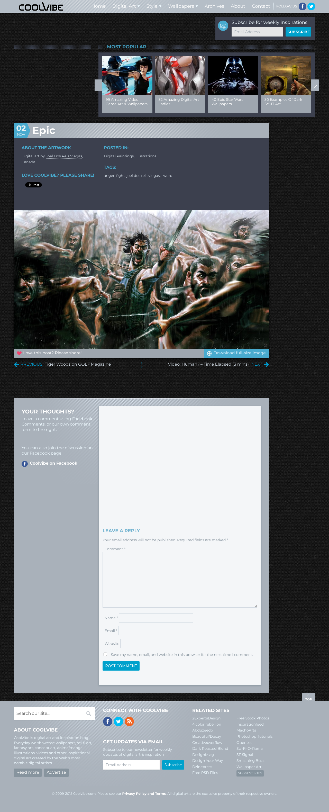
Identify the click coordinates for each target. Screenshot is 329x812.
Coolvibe (41, 6)
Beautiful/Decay (206, 736)
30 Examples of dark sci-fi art (210, 101)
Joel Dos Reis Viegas (64, 156)
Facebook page (45, 453)
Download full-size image (240, 353)
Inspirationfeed (250, 724)
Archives (214, 6)
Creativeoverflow (207, 742)
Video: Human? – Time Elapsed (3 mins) (208, 364)
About (238, 6)
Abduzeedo (202, 730)
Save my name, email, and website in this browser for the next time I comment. (182, 654)
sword (167, 175)
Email (111, 630)
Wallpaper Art (248, 766)
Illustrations (146, 156)
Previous (98, 85)
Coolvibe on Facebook (53, 463)
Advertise (56, 772)
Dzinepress (202, 766)
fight (120, 175)
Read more (27, 772)
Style (152, 6)
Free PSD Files (205, 772)
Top (308, 698)
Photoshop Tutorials (254, 736)
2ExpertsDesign (206, 718)
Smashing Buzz (250, 760)
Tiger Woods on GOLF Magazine (78, 364)
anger (109, 175)
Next (315, 85)
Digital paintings (119, 156)
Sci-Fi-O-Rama (249, 748)
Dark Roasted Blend (210, 748)
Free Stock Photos (252, 718)
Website (112, 643)
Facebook (302, 6)
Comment (115, 549)
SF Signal (244, 754)
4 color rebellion (206, 724)
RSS (129, 721)
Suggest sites (250, 773)
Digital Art (124, 6)
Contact (261, 6)
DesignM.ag (203, 754)
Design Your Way (207, 760)
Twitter (311, 6)
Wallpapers (181, 6)
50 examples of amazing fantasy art (263, 101)
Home (98, 6)
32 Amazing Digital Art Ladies (105, 101)
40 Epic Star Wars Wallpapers (154, 101)
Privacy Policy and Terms (144, 794)
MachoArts (246, 730)
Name (111, 618)
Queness (244, 742)
